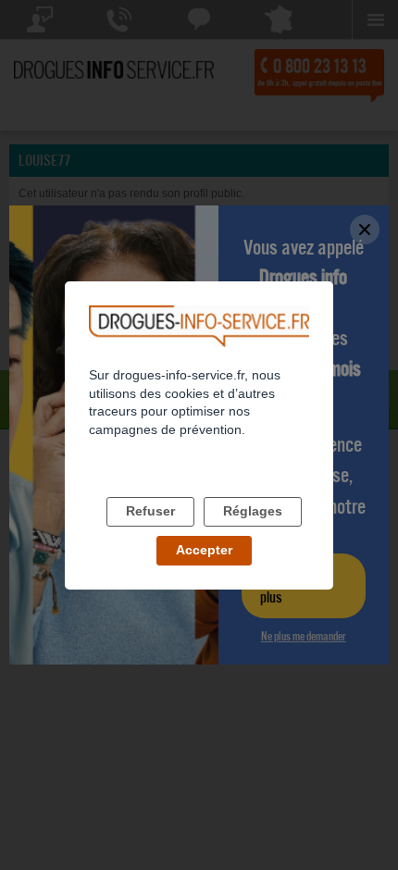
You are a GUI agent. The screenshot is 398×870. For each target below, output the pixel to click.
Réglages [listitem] (252, 510)
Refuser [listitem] (150, 510)
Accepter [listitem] (204, 549)
